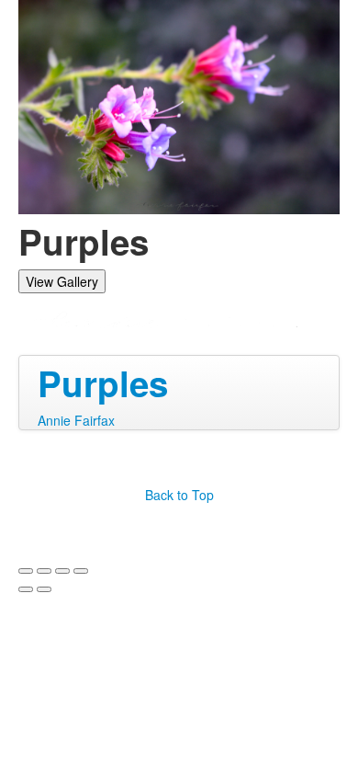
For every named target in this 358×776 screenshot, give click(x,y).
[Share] (44, 571)
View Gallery (62, 281)
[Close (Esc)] (25, 571)
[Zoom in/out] (80, 571)
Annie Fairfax (76, 420)
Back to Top (179, 494)
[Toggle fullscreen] (62, 571)
